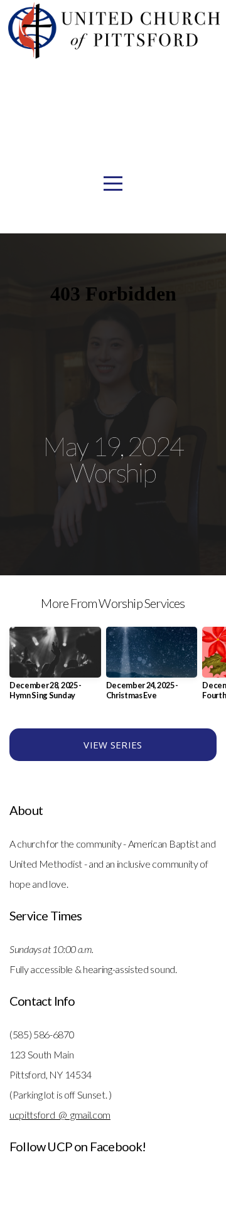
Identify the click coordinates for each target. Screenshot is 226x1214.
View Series (112, 744)
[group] (55, 668)
